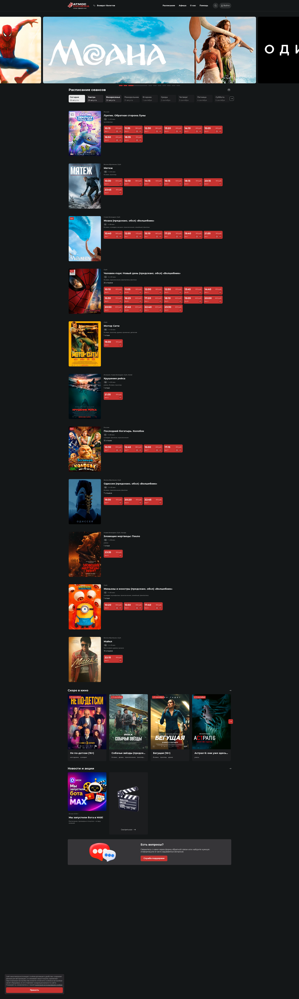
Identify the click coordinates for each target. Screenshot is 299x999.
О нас (193, 5)
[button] (40, 51)
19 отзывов (108, 651)
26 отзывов (108, 283)
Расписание (169, 5)
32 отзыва (108, 440)
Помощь (204, 5)
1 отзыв (107, 335)
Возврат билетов (106, 5)
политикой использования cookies (48, 985)
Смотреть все (126, 830)
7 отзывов (108, 493)
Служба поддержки (154, 858)
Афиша (182, 5)
